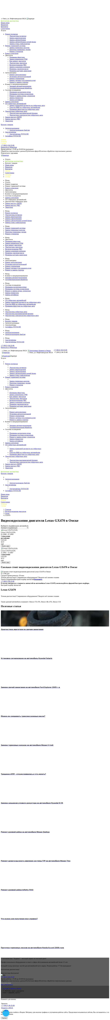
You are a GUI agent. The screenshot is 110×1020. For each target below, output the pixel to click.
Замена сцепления (11, 102)
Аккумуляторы (10, 132)
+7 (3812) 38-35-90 (7, 145)
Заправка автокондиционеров (20, 86)
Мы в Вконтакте (7, 985)
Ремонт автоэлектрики (17, 75)
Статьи (3, 143)
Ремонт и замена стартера (18, 82)
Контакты (4, 27)
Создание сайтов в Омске (11, 988)
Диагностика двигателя (18, 63)
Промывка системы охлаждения (21, 94)
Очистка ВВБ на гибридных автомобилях (24, 107)
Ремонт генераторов (16, 78)
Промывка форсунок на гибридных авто (24, 109)
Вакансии (4, 25)
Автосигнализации (12, 128)
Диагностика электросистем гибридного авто (26, 115)
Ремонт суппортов (16, 51)
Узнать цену (5, 546)
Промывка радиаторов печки (20, 92)
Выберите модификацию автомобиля (14, 526)
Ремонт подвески (11, 34)
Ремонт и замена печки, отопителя (22, 96)
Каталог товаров (7, 124)
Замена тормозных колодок (19, 48)
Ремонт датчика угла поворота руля (22, 80)
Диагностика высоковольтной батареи (23, 113)
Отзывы (4, 141)
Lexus (7, 513)
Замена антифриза (16, 100)
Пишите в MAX (7, 1008)
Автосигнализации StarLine (19, 130)
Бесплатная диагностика (10, 21)
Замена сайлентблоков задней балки (22, 42)
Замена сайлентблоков (17, 40)
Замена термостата (16, 98)
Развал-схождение (11, 53)
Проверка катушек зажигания (20, 71)
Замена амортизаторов (17, 38)
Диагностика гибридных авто (16, 111)
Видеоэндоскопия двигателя (15, 511)
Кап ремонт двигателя (17, 61)
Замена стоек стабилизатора (19, 44)
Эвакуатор (9, 121)
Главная (8, 509)
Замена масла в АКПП (13, 117)
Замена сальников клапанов (19, 67)
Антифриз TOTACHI (13, 136)
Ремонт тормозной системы (15, 46)
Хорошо (4, 1018)
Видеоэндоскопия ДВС (18, 65)
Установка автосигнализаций (20, 76)
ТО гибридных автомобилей (15, 103)
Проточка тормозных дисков (20, 49)
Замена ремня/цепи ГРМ (18, 59)
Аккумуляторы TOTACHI (18, 134)
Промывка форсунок (17, 57)
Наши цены (5, 23)
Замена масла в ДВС (12, 119)
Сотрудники (5, 28)
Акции (3, 139)
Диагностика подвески (17, 36)
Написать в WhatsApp (9, 147)
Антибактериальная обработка (20, 88)
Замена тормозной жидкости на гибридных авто (27, 105)
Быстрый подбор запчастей (24, 579)
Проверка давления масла (18, 69)
